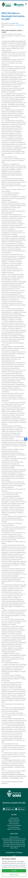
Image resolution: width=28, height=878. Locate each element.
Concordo (14, 870)
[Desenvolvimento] (13, 4)
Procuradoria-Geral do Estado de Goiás (14, 844)
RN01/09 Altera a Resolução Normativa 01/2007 (12, 16)
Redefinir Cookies (14, 874)
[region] (14, 867)
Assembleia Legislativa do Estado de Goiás (14, 839)
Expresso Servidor (14, 822)
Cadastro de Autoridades (14, 825)
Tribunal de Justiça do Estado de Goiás (14, 841)
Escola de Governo (14, 827)
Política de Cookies (13, 865)
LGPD (14, 856)
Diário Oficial (14, 848)
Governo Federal (14, 837)
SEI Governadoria (14, 823)
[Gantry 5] (14, 793)
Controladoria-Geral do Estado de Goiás (14, 846)
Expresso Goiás (14, 818)
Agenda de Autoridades (14, 829)
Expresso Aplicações (14, 820)
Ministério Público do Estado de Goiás (14, 842)
